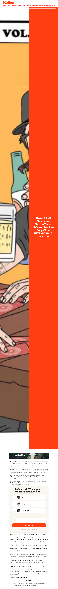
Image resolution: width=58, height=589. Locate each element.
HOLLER (4, 5)
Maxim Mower (44, 240)
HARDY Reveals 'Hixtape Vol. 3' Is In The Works (25, 585)
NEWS (9, 5)
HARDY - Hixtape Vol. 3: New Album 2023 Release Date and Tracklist (30, 583)
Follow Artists (29, 525)
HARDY (30, 463)
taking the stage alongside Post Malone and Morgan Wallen (26, 461)
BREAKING (14, 5)
